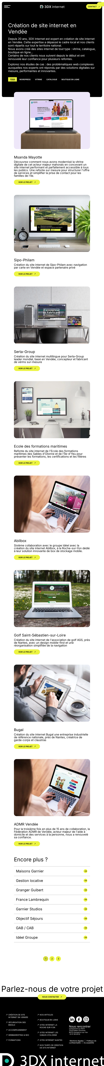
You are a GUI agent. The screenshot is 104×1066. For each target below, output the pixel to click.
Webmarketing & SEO (18, 1035)
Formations (14, 1040)
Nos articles (46, 1015)
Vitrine (38, 79)
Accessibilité (89, 1043)
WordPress (25, 79)
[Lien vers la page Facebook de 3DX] (79, 1019)
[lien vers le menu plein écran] (7, 6)
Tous (12, 79)
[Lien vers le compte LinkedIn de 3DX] (72, 1019)
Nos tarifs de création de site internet (51, 1046)
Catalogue (51, 79)
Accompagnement (17, 1030)
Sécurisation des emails (17, 1023)
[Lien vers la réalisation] (52, 871)
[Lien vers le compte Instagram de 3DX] (86, 1019)
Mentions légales (77, 1041)
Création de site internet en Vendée (18, 1016)
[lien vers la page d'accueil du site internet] (52, 7)
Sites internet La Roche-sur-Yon (48, 1026)
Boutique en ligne (70, 79)
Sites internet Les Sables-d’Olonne (49, 1033)
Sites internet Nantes (51, 1040)
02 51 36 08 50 (75, 1034)
